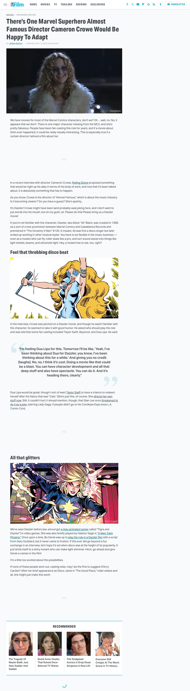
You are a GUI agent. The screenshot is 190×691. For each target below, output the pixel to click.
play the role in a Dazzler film (85, 537)
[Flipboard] (143, 5)
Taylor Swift (73, 392)
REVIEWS (81, 4)
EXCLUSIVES (98, 4)
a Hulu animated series (74, 529)
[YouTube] (138, 5)
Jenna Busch (15, 43)
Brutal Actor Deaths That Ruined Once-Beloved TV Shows (49, 662)
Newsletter (178, 4)
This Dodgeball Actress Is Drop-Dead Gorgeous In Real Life (79, 662)
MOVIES (45, 4)
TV (55, 4)
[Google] (148, 5)
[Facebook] (127, 5)
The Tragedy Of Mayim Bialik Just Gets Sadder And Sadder (18, 664)
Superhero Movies (26, 15)
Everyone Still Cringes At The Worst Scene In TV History (107, 663)
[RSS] (154, 5)
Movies (10, 15)
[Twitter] (132, 5)
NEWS (33, 4)
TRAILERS (66, 4)
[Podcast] (161, 4)
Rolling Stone (80, 182)
